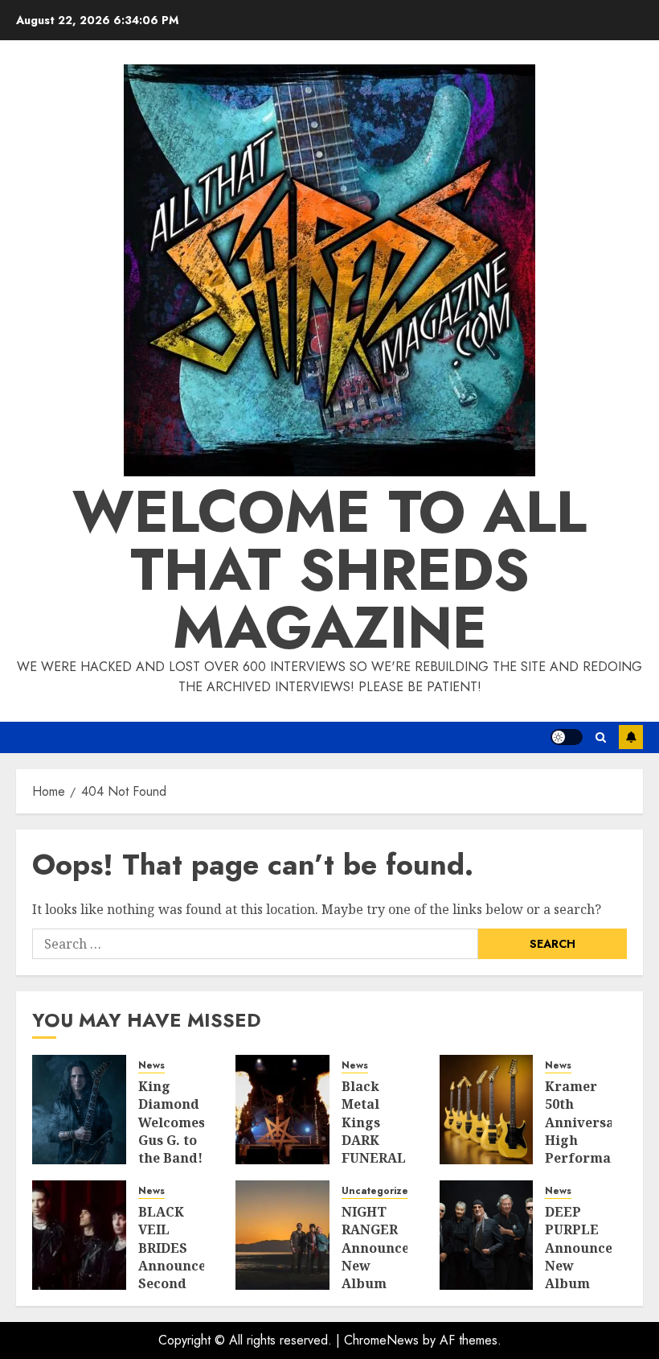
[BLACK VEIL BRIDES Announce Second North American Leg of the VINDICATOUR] (79, 1235)
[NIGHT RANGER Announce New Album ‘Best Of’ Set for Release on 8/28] (282, 1235)
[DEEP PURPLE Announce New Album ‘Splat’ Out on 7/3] (487, 1235)
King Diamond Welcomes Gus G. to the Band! (171, 1122)
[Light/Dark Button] (567, 737)
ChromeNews (381, 1340)
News (151, 1066)
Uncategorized (378, 1191)
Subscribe (631, 737)
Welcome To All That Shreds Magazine (329, 569)
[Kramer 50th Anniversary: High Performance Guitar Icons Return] (487, 1109)
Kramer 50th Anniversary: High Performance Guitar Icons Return (589, 1149)
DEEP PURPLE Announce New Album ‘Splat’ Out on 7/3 (578, 1275)
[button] (601, 737)
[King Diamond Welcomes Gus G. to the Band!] (79, 1109)
